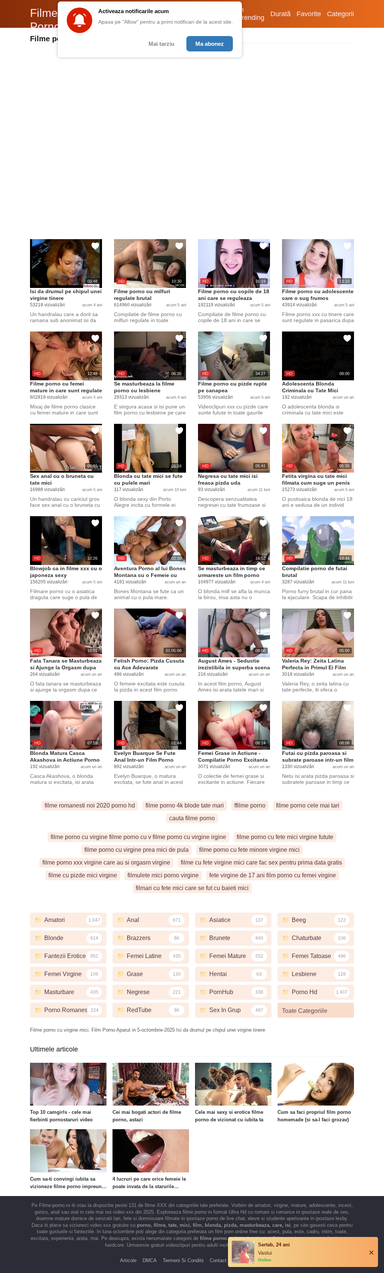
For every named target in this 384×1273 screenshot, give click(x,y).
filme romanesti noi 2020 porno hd (90, 805)
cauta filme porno (192, 818)
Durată (280, 14)
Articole (128, 1260)
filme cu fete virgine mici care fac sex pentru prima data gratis (261, 862)
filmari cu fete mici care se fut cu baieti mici (192, 888)
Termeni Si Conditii (183, 1260)
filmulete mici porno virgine (163, 875)
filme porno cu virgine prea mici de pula (136, 850)
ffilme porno (250, 805)
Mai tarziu (161, 44)
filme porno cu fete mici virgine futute (285, 837)
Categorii (340, 14)
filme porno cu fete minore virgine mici (249, 850)
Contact (218, 1260)
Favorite (309, 14)
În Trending (251, 13)
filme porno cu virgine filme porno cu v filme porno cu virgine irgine (138, 837)
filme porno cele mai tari (307, 805)
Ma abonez (209, 44)
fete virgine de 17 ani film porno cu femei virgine (272, 875)
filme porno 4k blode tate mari (185, 805)
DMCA (149, 1260)
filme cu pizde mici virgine (82, 875)
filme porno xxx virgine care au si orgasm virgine (106, 862)
